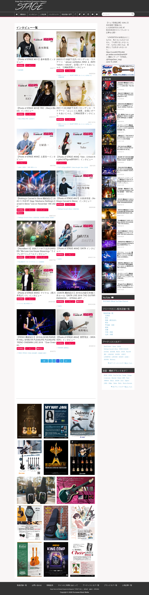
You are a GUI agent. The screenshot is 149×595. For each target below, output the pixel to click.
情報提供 (50, 585)
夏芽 (105, 354)
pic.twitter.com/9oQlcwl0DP (116, 54)
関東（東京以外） (111, 320)
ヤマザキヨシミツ (34, 262)
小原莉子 (123, 354)
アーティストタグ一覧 (91, 585)
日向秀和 (42, 217)
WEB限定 (20, 65)
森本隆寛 (20, 70)
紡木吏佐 (106, 351)
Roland (119, 378)
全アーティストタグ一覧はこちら (120, 363)
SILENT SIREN (74, 75)
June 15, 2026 (111, 62)
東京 (106, 322)
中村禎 (29, 353)
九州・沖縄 (109, 334)
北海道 (107, 315)
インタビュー (33, 14)
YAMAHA (106, 380)
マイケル (20, 303)
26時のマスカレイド (63, 75)
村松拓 (47, 217)
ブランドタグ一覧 (110, 585)
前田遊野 (34, 353)
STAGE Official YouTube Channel (116, 301)
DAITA (60, 259)
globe (19, 167)
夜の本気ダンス (28, 303)
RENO (20, 353)
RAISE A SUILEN (123, 349)
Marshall (114, 378)
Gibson (112, 380)
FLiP (59, 167)
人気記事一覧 (127, 585)
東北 (106, 318)
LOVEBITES (107, 357)
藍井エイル (34, 167)
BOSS (105, 375)
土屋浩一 (24, 167)
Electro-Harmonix (127, 383)
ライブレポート (42, 210)
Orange (130, 375)
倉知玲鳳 (112, 351)
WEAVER (60, 348)
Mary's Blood (21, 119)
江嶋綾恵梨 (61, 77)
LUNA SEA (114, 357)
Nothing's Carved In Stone (25, 217)
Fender (124, 375)
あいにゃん (82, 75)
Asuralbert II (21, 262)
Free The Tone (117, 375)
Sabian (115, 383)
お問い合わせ (37, 585)
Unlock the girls (76, 167)
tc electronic (107, 378)
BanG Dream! (107, 346)
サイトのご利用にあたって (68, 585)
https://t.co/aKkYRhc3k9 (115, 52)
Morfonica (112, 359)
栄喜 (29, 167)
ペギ (27, 262)
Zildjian (110, 383)
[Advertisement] (94, 6)
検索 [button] (133, 15)
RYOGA (25, 353)
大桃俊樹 (40, 353)
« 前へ (44, 361)
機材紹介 (23, 14)
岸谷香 (86, 167)
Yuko (82, 167)
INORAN (106, 359)
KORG (110, 375)
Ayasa (114, 346)
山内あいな (89, 75)
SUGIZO (121, 357)
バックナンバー (54, 14)
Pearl (127, 378)
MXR (123, 378)
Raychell (128, 351)
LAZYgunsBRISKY (66, 167)
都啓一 (45, 353)
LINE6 (105, 383)
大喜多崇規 (36, 217)
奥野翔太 (66, 348)
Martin (120, 383)
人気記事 (43, 14)
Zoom (122, 380)
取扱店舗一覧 (66, 14)
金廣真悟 (41, 262)
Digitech (127, 380)
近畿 (106, 329)
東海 (106, 327)
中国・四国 (109, 332)
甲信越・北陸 (109, 325)
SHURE (117, 380)
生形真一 (52, 217)
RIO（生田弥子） (30, 119)
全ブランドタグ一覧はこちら (122, 386)
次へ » (67, 361)
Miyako (118, 351)
